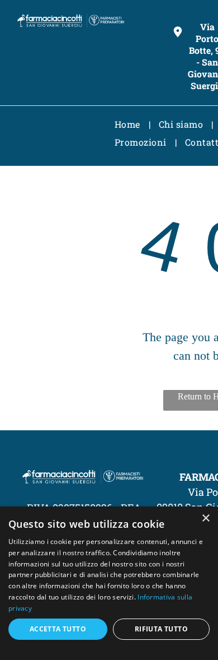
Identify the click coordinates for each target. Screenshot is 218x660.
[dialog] (109, 583)
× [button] (205, 518)
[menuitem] (128, 124)
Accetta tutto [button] (58, 629)
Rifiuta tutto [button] (161, 629)
